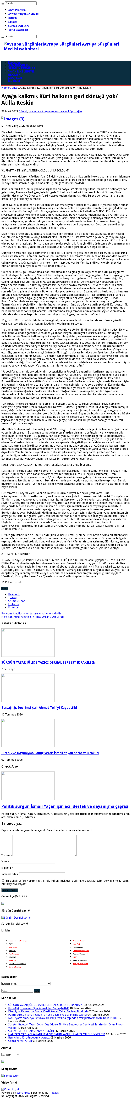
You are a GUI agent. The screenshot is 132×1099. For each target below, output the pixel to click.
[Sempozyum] (10, 1075)
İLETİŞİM (14, 80)
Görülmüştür (78, 947)
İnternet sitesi (10, 874)
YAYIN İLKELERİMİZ (21, 71)
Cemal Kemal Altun (20, 1040)
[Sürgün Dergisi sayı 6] (16, 917)
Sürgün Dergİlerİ (18, 25)
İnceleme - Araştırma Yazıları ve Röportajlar (55, 111)
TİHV (11, 944)
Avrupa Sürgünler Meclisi (23, 14)
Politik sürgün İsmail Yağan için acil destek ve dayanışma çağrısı (64, 806)
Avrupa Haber (79, 941)
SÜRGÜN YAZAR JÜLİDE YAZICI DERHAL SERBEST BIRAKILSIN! (48, 662)
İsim (5, 861)
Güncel (14, 87)
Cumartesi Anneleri (81, 951)
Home (5, 87)
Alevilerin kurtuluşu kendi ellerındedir (31, 613)
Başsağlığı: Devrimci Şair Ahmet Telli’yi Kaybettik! (39, 707)
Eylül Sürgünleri (80, 960)
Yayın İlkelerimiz (18, 29)
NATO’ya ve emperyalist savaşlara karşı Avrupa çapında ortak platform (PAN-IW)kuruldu (63, 1018)
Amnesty (12, 951)
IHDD (75, 957)
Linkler (12, 22)
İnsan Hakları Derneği (18, 941)
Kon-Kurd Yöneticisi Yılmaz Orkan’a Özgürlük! (32, 616)
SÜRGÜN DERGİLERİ (22, 68)
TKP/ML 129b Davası (17, 964)
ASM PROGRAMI (19, 65)
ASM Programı (17, 10)
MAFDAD (12, 960)
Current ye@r (10, 896)
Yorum (6, 855)
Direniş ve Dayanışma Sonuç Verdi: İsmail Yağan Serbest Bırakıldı (50, 753)
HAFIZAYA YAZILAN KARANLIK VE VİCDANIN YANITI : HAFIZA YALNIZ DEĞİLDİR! (56, 1034)
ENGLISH (14, 74)
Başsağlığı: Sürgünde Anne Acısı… (29, 1037)
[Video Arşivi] (10, 1089)
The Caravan (14, 954)
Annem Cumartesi (80, 954)
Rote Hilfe (13, 947)
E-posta (7, 867)
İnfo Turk (76, 944)
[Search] (2, 3)
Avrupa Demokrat (80, 964)
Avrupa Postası (15, 967)
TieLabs (54, 1092)
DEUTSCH (15, 77)
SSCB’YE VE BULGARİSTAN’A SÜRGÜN (31, 1031)
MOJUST (12, 957)
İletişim (12, 18)
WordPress (23, 1092)
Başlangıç (14, 62)
